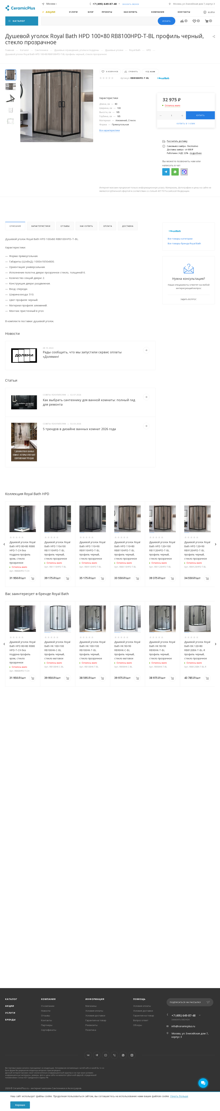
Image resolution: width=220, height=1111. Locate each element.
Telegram (166, 172)
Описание (15, 226)
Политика (90, 1029)
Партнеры (46, 1025)
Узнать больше (179, 1096)
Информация (94, 999)
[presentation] (4, 544)
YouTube (105, 1055)
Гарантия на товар (95, 1020)
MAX (184, 172)
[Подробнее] (146, 350)
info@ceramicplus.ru (183, 1026)
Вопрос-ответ (140, 1020)
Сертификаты (48, 1029)
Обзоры (137, 1025)
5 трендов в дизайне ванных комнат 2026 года (79, 429)
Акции (9, 1005)
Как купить (86, 226)
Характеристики (40, 226)
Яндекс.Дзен (132, 1055)
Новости (45, 1010)
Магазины (91, 1005)
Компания (48, 999)
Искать (166, 21)
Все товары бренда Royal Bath (184, 243)
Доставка (127, 226)
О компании (47, 1005)
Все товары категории (180, 238)
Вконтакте (88, 1055)
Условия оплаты (94, 1010)
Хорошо (20, 1105)
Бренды (10, 1019)
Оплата (107, 226)
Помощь (139, 999)
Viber (114, 1055)
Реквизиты (91, 1025)
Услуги (10, 1012)
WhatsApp (175, 172)
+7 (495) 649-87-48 (105, 3)
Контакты (46, 1020)
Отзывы (65, 226)
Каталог (11, 999)
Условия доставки (95, 1015)
